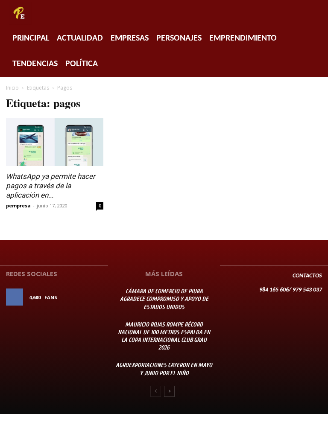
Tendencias (35, 64)
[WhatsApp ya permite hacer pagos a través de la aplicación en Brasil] (54, 142)
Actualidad (80, 38)
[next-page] (169, 391)
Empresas (130, 38)
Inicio (12, 87)
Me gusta (90, 297)
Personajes (179, 38)
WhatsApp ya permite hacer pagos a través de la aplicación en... (50, 185)
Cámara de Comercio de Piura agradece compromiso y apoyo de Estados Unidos (164, 299)
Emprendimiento (243, 38)
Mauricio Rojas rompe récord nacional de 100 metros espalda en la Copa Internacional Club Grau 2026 (164, 336)
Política (81, 64)
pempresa (18, 205)
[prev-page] (155, 391)
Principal (30, 38)
